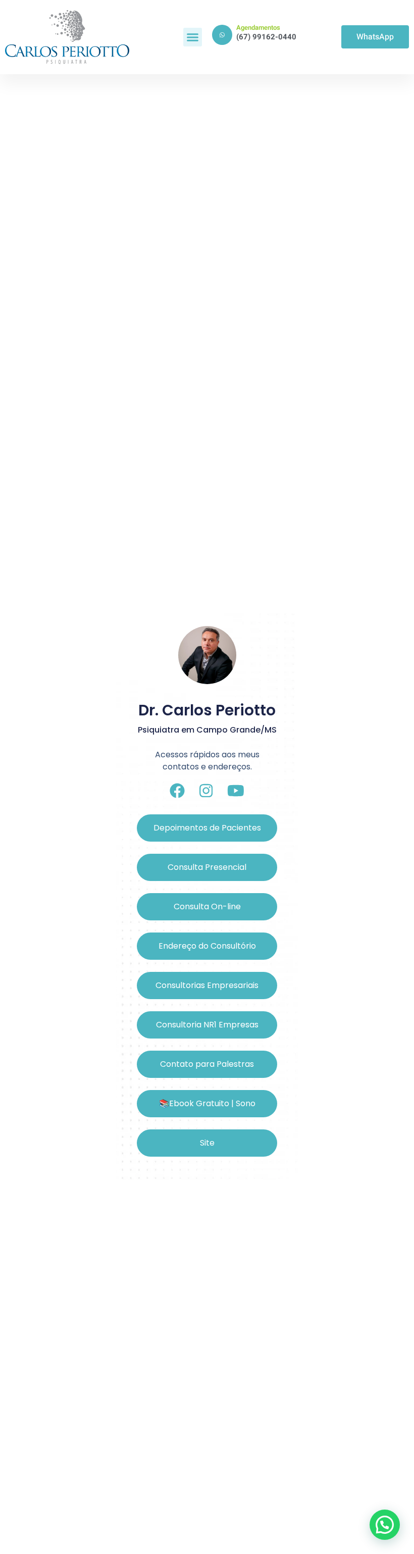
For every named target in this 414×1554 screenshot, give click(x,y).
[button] (192, 37)
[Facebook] (177, 790)
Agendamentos (258, 27)
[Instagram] (206, 790)
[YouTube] (235, 790)
